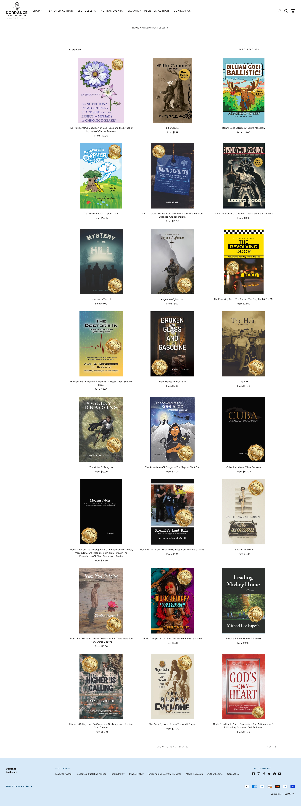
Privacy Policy (136, 774)
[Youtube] (279, 773)
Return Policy (117, 774)
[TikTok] (263, 773)
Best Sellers (87, 10)
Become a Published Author (148, 10)
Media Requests (194, 774)
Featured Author (60, 10)
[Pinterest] (274, 773)
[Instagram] (258, 773)
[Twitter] (269, 773)
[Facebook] (253, 773)
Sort (242, 49)
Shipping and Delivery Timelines (164, 774)
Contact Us (182, 10)
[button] (286, 10)
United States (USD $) (281, 794)
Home (135, 28)
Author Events (112, 10)
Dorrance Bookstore (23, 786)
